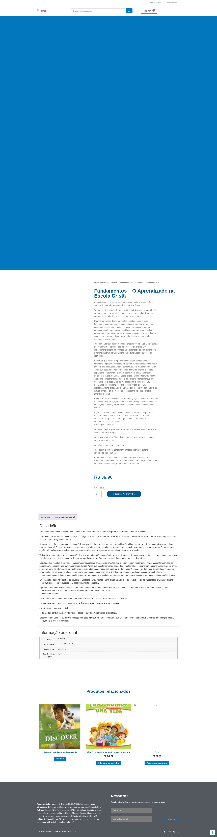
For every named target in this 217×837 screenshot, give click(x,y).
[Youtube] (170, 832)
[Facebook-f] (165, 832)
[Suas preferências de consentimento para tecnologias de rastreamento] (212, 832)
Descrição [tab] (45, 517)
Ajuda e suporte (172, 3)
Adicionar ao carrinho (124, 493)
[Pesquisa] (129, 10)
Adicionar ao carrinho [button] (108, 763)
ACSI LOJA (113, 283)
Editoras (103, 283)
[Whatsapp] (179, 832)
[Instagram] (174, 832)
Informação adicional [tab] (65, 517)
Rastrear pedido (154, 3)
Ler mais (60, 759)
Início (96, 283)
